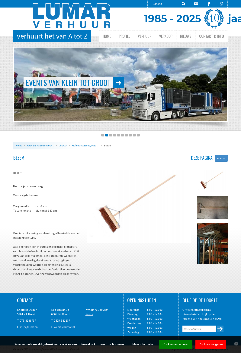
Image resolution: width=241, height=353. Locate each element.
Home (107, 36)
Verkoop (165, 36)
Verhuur (144, 36)
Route (89, 314)
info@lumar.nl (29, 327)
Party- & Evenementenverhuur (41, 145)
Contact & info (211, 36)
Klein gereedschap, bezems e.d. (87, 145)
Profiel (124, 36)
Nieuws (185, 36)
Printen (221, 158)
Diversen (63, 145)
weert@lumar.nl (64, 327)
